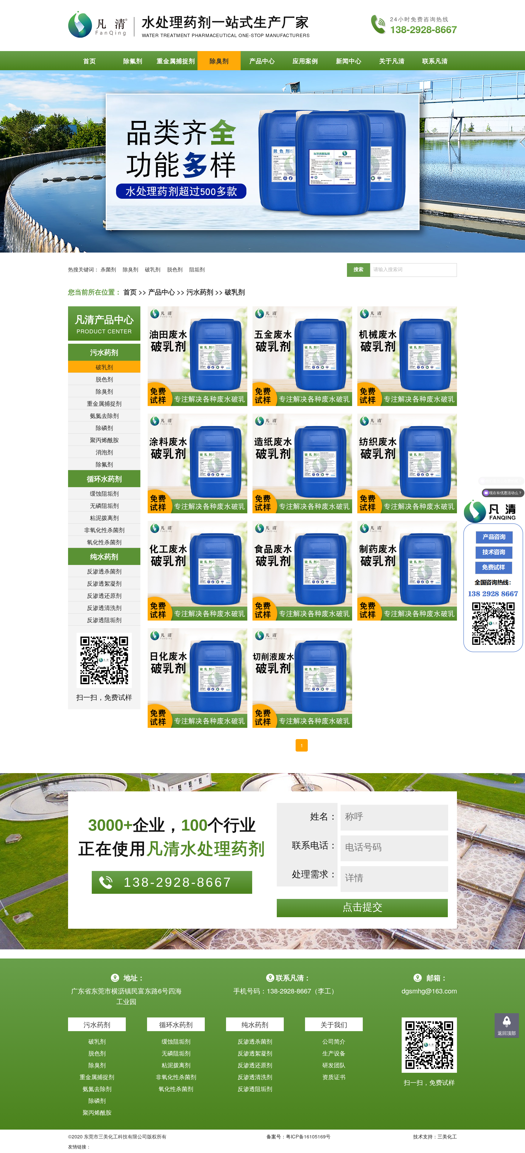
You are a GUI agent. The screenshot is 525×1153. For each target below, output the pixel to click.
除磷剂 (104, 427)
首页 (89, 60)
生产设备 (333, 1053)
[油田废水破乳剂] (197, 356)
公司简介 (333, 1041)
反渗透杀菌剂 (104, 571)
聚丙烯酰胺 (104, 439)
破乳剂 (152, 269)
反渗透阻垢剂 (104, 619)
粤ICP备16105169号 (308, 1136)
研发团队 (333, 1065)
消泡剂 (104, 452)
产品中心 (262, 60)
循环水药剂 (104, 478)
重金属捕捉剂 (176, 60)
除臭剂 (219, 60)
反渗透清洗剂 (104, 607)
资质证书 (333, 1076)
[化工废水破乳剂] (197, 571)
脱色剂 (175, 269)
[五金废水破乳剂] (302, 356)
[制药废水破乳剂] (407, 571)
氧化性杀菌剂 (104, 542)
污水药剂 (200, 292)
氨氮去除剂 (104, 415)
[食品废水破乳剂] (302, 571)
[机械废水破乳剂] (407, 356)
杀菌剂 (108, 269)
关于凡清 (392, 60)
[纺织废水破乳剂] (407, 463)
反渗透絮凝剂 (104, 583)
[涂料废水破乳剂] (197, 463)
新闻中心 (349, 60)
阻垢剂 (197, 269)
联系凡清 (435, 60)
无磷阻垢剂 (104, 505)
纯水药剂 (104, 556)
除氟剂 (132, 60)
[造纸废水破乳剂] (302, 463)
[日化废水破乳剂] (197, 678)
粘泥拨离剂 (104, 517)
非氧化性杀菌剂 (104, 529)
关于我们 (334, 1024)
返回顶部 (507, 1033)
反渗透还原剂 (104, 595)
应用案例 (305, 60)
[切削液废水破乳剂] (302, 678)
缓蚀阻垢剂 (104, 493)
